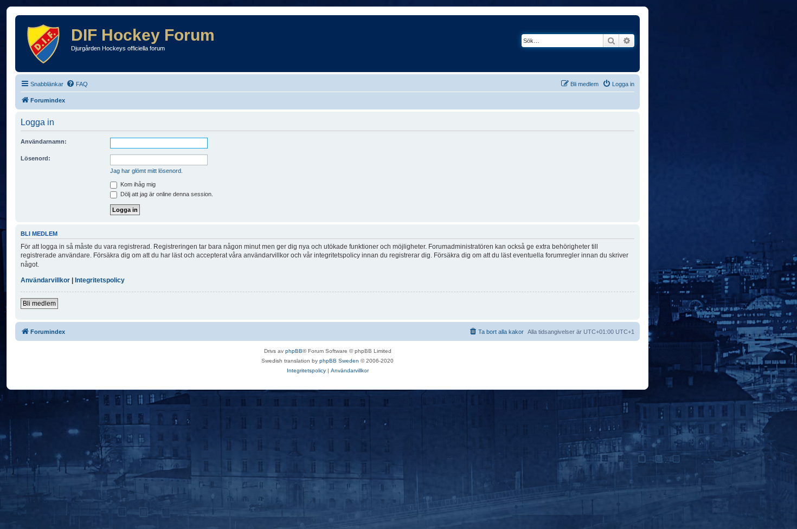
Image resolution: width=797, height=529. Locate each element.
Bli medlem (39, 303)
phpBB (294, 351)
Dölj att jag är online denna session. (166, 194)
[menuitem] (77, 84)
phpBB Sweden (339, 361)
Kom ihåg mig (137, 184)
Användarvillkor (45, 280)
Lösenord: (35, 158)
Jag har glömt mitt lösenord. (146, 170)
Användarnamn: (44, 141)
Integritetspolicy (100, 280)
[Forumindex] (44, 43)
